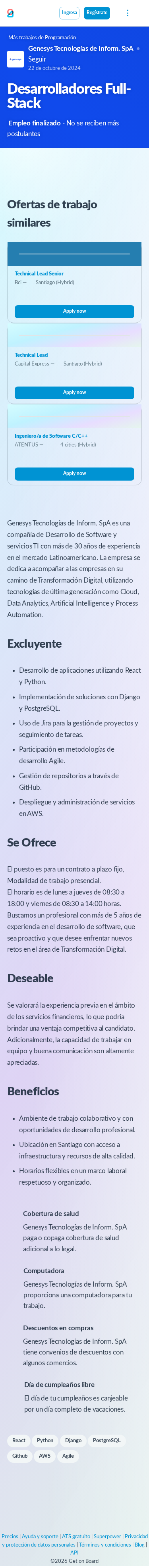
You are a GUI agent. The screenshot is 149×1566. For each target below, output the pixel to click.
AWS (44, 1456)
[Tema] (114, 14)
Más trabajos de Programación (42, 37)
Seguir (37, 59)
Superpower (107, 1536)
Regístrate (97, 13)
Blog (140, 1545)
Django (73, 1440)
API (74, 1553)
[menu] (127, 13)
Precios (10, 1536)
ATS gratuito (76, 1536)
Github (19, 1456)
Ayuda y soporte (40, 1536)
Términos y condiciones (105, 1545)
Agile (68, 1456)
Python (45, 1440)
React (18, 1440)
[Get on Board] (10, 13)
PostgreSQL (107, 1440)
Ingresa (69, 13)
